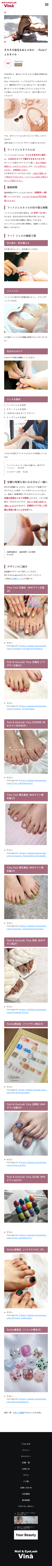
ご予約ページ (16, 578)
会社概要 (26, 1494)
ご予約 (26, 1481)
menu (46, 4)
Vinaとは (26, 1444)
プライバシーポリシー (26, 1506)
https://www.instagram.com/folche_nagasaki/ (27, 1316)
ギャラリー (26, 1456)
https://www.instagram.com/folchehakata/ (27, 1400)
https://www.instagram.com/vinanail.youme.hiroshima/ (27, 647)
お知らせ (26, 1469)
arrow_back (5, 12)
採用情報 (26, 1500)
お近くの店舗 (18, 1412)
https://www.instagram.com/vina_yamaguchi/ (27, 1236)
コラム (26, 1475)
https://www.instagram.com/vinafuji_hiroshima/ (27, 707)
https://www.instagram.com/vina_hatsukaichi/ (27, 781)
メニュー (26, 1450)
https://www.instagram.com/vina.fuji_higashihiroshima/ (27, 927)
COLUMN (18, 65)
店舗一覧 (26, 1462)
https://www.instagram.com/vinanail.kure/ (27, 1011)
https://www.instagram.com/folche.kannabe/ (27, 1091)
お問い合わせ (26, 1487)
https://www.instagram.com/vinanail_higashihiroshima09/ (27, 854)
